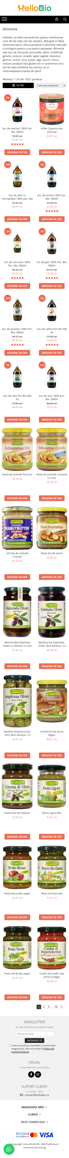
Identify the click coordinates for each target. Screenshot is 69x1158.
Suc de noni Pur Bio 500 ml (17, 397)
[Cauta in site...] (65, 19)
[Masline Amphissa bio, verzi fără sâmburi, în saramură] (17, 701)
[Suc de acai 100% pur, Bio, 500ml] (51, 376)
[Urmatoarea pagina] (61, 1007)
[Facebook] (31, 1074)
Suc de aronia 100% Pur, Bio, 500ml (51, 197)
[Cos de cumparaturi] (57, 19)
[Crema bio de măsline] (17, 786)
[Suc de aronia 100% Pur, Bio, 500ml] (51, 176)
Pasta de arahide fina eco (17, 474)
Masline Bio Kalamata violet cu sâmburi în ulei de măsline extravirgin (17, 644)
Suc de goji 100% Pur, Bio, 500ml (51, 263)
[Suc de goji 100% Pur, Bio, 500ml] (51, 243)
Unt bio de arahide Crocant (17, 554)
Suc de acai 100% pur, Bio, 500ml (52, 397)
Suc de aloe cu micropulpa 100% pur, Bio (17, 197)
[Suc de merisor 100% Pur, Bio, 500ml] (17, 109)
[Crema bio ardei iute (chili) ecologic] (51, 948)
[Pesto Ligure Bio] (51, 786)
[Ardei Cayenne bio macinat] (51, 109)
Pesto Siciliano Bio (51, 893)
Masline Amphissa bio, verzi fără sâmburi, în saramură (17, 733)
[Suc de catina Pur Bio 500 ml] (51, 309)
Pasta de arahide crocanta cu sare (51, 476)
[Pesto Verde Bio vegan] (17, 948)
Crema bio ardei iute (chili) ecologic (52, 975)
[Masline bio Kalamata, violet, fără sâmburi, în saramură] (51, 612)
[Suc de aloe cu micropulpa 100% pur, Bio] (17, 176)
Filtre (19, 85)
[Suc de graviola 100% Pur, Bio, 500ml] (17, 309)
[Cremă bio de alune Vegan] (51, 701)
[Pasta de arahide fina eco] (17, 449)
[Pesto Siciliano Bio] (51, 867)
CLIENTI (33, 1114)
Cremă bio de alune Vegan (52, 733)
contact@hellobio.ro (36, 1095)
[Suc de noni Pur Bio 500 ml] (17, 376)
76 (56, 1006)
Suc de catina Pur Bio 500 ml (52, 330)
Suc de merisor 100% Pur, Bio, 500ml (17, 130)
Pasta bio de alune (52, 553)
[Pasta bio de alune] (51, 528)
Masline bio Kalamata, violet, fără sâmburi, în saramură (51, 644)
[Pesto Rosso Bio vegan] (17, 867)
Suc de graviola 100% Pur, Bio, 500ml (17, 330)
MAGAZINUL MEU (33, 1107)
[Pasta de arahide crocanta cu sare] (51, 449)
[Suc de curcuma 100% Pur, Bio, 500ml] (17, 243)
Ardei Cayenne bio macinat (52, 130)
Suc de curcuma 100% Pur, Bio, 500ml (17, 263)
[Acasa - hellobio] (34, 8)
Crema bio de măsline (17, 813)
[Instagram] (38, 1074)
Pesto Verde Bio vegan (17, 973)
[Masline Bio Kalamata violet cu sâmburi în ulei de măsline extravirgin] (17, 612)
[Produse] (5, 20)
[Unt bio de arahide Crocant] (17, 528)
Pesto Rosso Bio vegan (17, 893)
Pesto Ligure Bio (51, 813)
